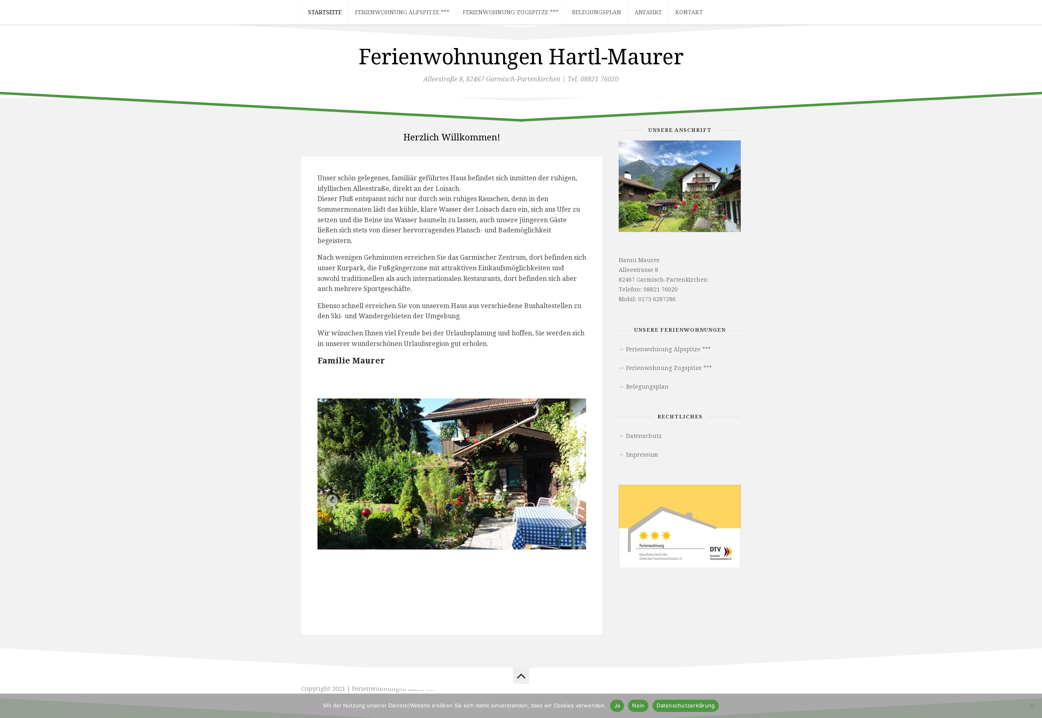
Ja (617, 705)
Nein (638, 705)
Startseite (324, 12)
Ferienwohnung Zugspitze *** (510, 12)
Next (570, 498)
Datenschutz (644, 436)
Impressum (642, 454)
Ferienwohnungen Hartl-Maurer (521, 57)
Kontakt (689, 12)
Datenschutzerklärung (686, 705)
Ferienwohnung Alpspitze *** (402, 12)
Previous (330, 498)
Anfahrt (648, 12)
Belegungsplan (596, 12)
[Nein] (1032, 706)
